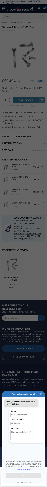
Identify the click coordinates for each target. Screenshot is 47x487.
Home (4, 22)
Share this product (24, 106)
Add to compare (8, 106)
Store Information (23, 357)
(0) (14, 30)
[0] (44, 8)
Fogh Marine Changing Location (19, 116)
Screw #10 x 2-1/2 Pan (21, 22)
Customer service (23, 348)
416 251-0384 (33, 236)
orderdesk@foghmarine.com (27, 233)
